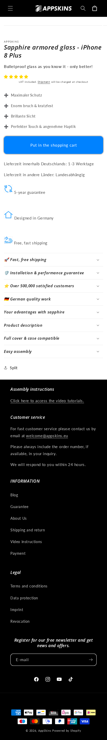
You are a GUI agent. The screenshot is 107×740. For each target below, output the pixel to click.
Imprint (16, 609)
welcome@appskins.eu (47, 435)
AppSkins (44, 730)
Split (14, 368)
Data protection (24, 598)
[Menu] (10, 8)
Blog (14, 495)
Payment (17, 553)
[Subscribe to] (90, 660)
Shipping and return (27, 530)
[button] (17, 76)
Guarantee (19, 506)
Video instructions (26, 541)
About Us (18, 518)
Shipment (44, 81)
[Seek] (83, 8)
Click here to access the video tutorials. (47, 400)
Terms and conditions (29, 586)
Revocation (20, 621)
